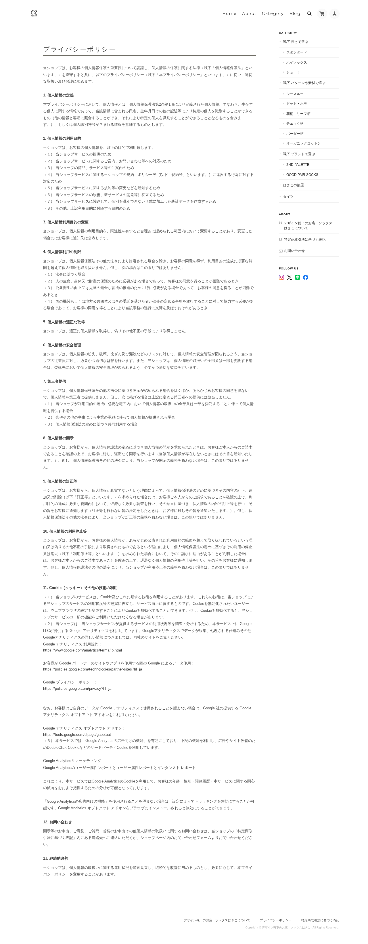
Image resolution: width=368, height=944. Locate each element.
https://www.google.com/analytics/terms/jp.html (82, 650)
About (249, 13)
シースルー (295, 94)
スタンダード (296, 52)
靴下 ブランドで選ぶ (299, 154)
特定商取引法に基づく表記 (304, 239)
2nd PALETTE (297, 164)
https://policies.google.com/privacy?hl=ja (77, 688)
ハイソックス (296, 62)
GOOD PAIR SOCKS (302, 174)
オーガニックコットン (303, 143)
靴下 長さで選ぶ (295, 41)
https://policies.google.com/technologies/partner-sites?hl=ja (92, 669)
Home (229, 13)
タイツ (288, 196)
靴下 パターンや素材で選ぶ (304, 83)
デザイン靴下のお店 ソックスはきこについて (308, 225)
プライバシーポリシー (276, 920)
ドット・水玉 (296, 103)
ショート (293, 72)
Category (273, 13)
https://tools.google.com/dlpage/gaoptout (77, 734)
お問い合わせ (294, 250)
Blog (295, 13)
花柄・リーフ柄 (298, 113)
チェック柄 (295, 123)
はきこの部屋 (293, 185)
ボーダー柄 (295, 133)
